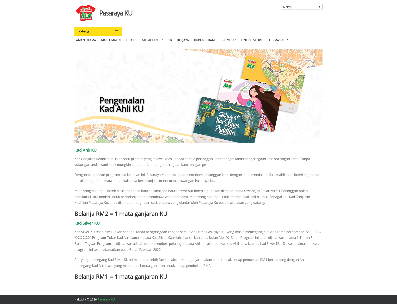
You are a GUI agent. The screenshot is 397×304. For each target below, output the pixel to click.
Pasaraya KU (116, 12)
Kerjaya (183, 40)
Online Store (251, 40)
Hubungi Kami (204, 40)
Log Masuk (276, 40)
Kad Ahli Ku (150, 40)
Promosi (227, 40)
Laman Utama (85, 40)
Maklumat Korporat (117, 40)
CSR (169, 40)
